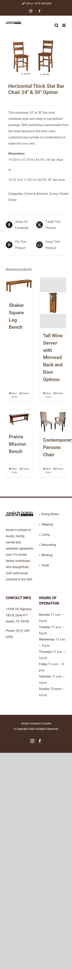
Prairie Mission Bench (17, 444)
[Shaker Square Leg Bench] (19, 288)
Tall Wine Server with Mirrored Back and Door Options (53, 357)
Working (46, 555)
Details (25, 393)
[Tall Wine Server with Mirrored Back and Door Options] (53, 303)
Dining (53, 194)
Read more (14, 395)
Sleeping (47, 524)
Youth (45, 565)
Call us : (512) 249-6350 (38, 3)
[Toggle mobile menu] (64, 25)
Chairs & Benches (36, 194)
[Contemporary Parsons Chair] (53, 421)
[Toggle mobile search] (56, 25)
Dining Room (50, 514)
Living (45, 534)
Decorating (48, 545)
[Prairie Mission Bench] (19, 419)
